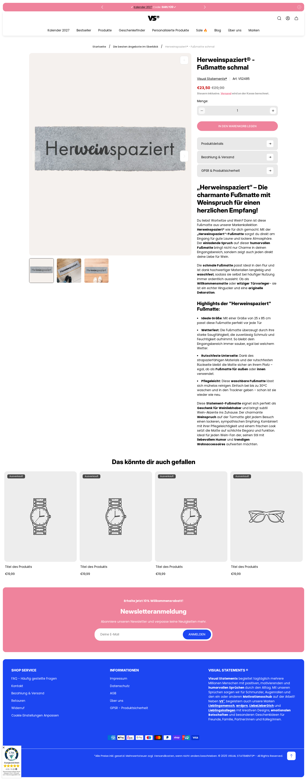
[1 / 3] (41, 270)
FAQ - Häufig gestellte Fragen (34, 678)
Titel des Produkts (18, 567)
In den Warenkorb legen (237, 126)
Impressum (118, 678)
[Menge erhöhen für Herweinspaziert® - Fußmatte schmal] (273, 110)
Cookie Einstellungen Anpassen (35, 715)
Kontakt (17, 686)
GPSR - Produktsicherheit (129, 708)
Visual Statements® (212, 79)
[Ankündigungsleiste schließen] (299, 7)
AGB (113, 693)
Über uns (116, 701)
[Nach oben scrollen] (291, 756)
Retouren (18, 701)
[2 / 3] (69, 270)
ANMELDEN (196, 634)
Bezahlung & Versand (27, 693)
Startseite (99, 46)
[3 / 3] (96, 270)
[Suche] (279, 18)
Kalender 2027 (143, 7)
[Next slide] (205, 7)
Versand (226, 93)
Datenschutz (120, 686)
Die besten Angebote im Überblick (135, 46)
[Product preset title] (40, 516)
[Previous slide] (102, 7)
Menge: (202, 101)
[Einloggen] (288, 18)
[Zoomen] (184, 60)
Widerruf (18, 708)
